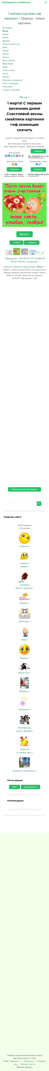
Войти (14, 787)
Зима (4, 47)
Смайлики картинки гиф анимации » (24, 489)
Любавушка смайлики (16, 2)
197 (15, 261)
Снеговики (7, 86)
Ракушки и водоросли (12, 80)
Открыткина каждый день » (24, 751)
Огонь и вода (8, 70)
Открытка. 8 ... (29, 1061)
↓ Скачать (16, 243)
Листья (5, 57)
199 (23, 261)
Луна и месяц (8, 60)
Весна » (24, 97)
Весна (5, 31)
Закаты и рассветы (11, 44)
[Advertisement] (24, 383)
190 (24, 258)
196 (12, 261)
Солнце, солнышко (11, 90)
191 (28, 258)
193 (35, 258)
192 (31, 258)
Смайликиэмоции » (24, 565)
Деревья (6, 41)
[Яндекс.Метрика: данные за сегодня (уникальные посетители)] (24, 1067)
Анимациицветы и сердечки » (25, 586)
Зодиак (5, 50)
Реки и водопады (10, 83)
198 (19, 261)
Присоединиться (30, 787)
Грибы (5, 37)
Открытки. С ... (16, 1061)
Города (5, 34)
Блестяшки (7, 28)
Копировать (38, 151)
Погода (5, 77)
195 (43, 258)
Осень (5, 73)
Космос (5, 54)
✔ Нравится (31, 243)
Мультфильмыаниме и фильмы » (24, 729)
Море (4, 67)
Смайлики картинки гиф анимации (19, 267)
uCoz (33, 1064)
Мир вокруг (7, 63)
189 (20, 258)
